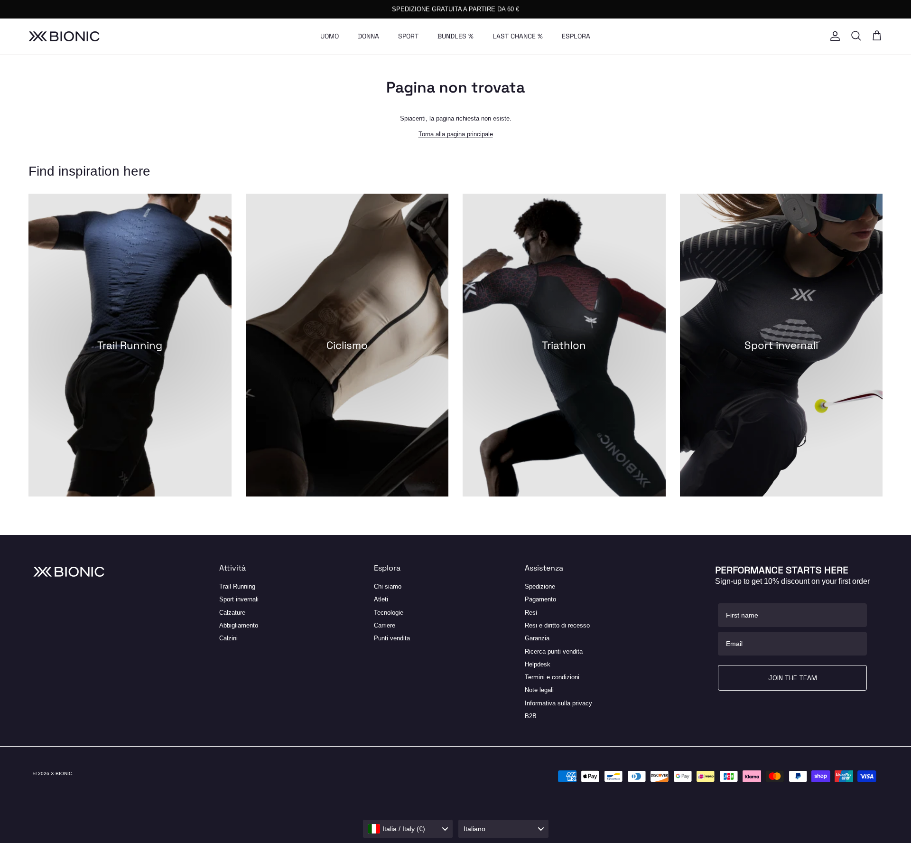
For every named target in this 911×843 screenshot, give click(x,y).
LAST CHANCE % (518, 36)
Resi (531, 612)
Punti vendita (392, 638)
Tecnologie (388, 612)
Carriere (384, 625)
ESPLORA (576, 36)
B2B (531, 716)
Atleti (381, 599)
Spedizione (540, 586)
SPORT (408, 36)
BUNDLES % (455, 36)
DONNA (368, 36)
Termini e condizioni (552, 677)
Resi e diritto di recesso (557, 625)
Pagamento (540, 599)
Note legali (539, 689)
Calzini (228, 638)
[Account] (833, 36)
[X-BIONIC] (64, 36)
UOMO (329, 36)
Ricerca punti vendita (554, 651)
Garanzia (537, 638)
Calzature (232, 612)
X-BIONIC (61, 773)
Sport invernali (239, 599)
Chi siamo (387, 586)
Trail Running (237, 586)
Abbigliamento (238, 625)
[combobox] (408, 828)
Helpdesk (537, 664)
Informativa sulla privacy (558, 703)
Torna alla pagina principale (455, 134)
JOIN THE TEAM (792, 678)
